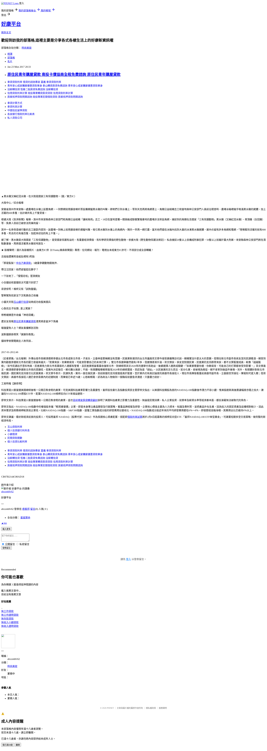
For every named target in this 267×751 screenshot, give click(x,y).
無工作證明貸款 (10, 615)
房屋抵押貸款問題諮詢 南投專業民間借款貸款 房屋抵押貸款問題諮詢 (45, 96)
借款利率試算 (134, 417)
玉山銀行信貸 (21, 302)
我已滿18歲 (7, 745)
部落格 (11, 57)
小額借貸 (12, 434)
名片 (9, 61)
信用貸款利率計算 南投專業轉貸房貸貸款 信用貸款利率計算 (40, 93)
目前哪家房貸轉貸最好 (85, 400)
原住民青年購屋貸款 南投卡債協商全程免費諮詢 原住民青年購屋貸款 (64, 74)
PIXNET (110, 708)
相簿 (9, 54)
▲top (4, 523)
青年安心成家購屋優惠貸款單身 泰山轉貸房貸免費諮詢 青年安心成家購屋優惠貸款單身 (55, 85)
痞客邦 (26, 509)
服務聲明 (163, 708)
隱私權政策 (151, 708)
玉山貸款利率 (14, 426)
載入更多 (6, 529)
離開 (18, 745)
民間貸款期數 (14, 438)
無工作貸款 (7, 611)
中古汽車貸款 (23, 263)
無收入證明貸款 (10, 626)
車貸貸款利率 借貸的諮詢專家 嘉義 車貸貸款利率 (34, 82)
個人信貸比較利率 (17, 441)
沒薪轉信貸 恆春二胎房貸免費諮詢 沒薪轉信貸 (32, 89)
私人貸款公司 (14, 117)
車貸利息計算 (14, 106)
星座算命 (25, 517)
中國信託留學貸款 (17, 110)
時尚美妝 (27, 48)
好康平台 (11, 24)
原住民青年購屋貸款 (25, 321)
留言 (32, 509)
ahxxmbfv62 (7, 491)
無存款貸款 (7, 618)
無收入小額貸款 (10, 622)
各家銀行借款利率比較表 (21, 114)
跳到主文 (6, 32)
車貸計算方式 (14, 103)
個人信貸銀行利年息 (18, 430)
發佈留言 (6, 548)
